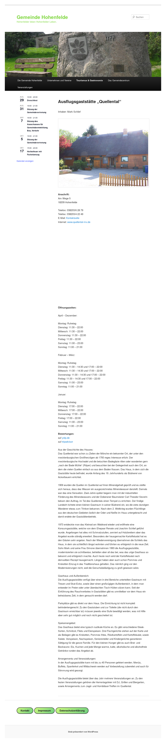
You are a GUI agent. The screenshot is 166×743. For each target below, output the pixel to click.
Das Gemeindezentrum (119, 80)
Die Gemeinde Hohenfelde (30, 80)
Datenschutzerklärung (72, 710)
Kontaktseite (72, 218)
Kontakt (25, 710)
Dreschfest (32, 100)
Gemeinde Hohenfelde (42, 16)
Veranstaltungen (25, 87)
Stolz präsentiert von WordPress (83, 731)
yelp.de (66, 437)
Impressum (44, 710)
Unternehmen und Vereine (59, 80)
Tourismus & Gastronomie (89, 80)
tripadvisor (67, 441)
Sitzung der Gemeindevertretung (36, 111)
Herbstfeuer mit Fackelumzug (34, 153)
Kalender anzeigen (25, 161)
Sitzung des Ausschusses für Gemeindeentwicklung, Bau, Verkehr (37, 126)
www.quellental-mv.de (78, 222)
